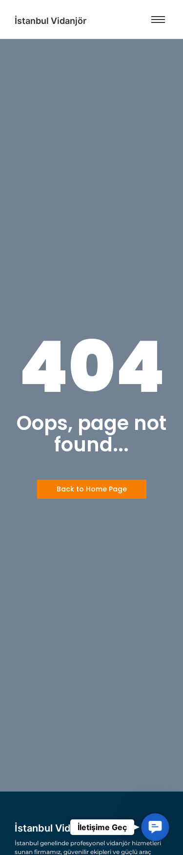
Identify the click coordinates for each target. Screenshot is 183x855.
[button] (155, 827)
